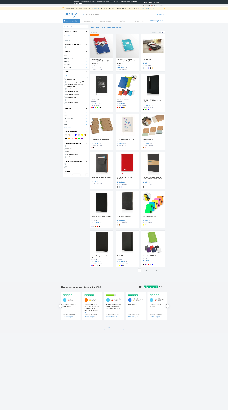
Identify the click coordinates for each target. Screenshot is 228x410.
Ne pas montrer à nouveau (151, 2)
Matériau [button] (68, 108)
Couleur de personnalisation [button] (74, 161)
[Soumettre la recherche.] (65, 27)
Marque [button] (67, 51)
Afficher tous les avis (113, 328)
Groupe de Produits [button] (71, 31)
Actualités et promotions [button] (73, 44)
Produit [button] (67, 71)
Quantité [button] (68, 171)
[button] (76, 55)
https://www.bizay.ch (95, 8)
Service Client (146, 5)
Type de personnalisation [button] (73, 143)
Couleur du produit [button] (71, 131)
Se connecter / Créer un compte (156, 21)
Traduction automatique (69, 314)
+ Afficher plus (67, 127)
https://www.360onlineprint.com (147, 8)
